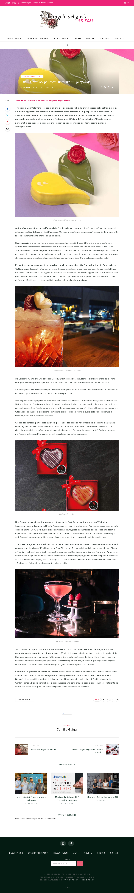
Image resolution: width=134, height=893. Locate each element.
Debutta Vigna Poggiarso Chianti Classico (87, 751)
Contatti (120, 38)
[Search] (67, 45)
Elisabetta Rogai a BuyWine (43, 749)
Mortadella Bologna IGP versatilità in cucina (67, 798)
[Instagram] (63, 843)
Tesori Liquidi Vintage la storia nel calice (37, 3)
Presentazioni (61, 38)
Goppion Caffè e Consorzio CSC (102, 797)
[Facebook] (101, 86)
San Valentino (24, 700)
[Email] (112, 86)
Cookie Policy (87, 880)
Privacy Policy (71, 880)
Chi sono (104, 38)
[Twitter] (105, 86)
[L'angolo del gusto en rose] (67, 20)
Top (68, 887)
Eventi (77, 38)
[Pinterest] (108, 86)
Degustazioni (14, 38)
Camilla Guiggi (30, 87)
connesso (30, 818)
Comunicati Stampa (37, 38)
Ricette (90, 38)
